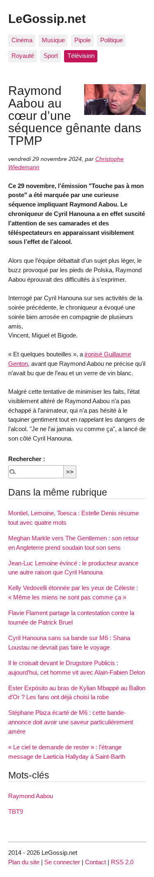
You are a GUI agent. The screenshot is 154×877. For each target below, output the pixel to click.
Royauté (22, 55)
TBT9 (15, 811)
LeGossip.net (47, 18)
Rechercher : (26, 458)
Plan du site (23, 862)
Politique (111, 40)
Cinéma (21, 40)
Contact (95, 862)
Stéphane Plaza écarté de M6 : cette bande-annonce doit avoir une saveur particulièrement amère (70, 722)
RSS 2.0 (122, 862)
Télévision (80, 55)
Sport (51, 55)
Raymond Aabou (30, 795)
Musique (53, 40)
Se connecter (62, 862)
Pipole (82, 40)
